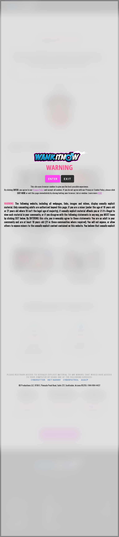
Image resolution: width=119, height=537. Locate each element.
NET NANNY (54, 379)
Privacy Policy (38, 189)
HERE (100, 192)
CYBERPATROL (71, 379)
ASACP (84, 379)
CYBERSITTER (38, 379)
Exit (67, 179)
